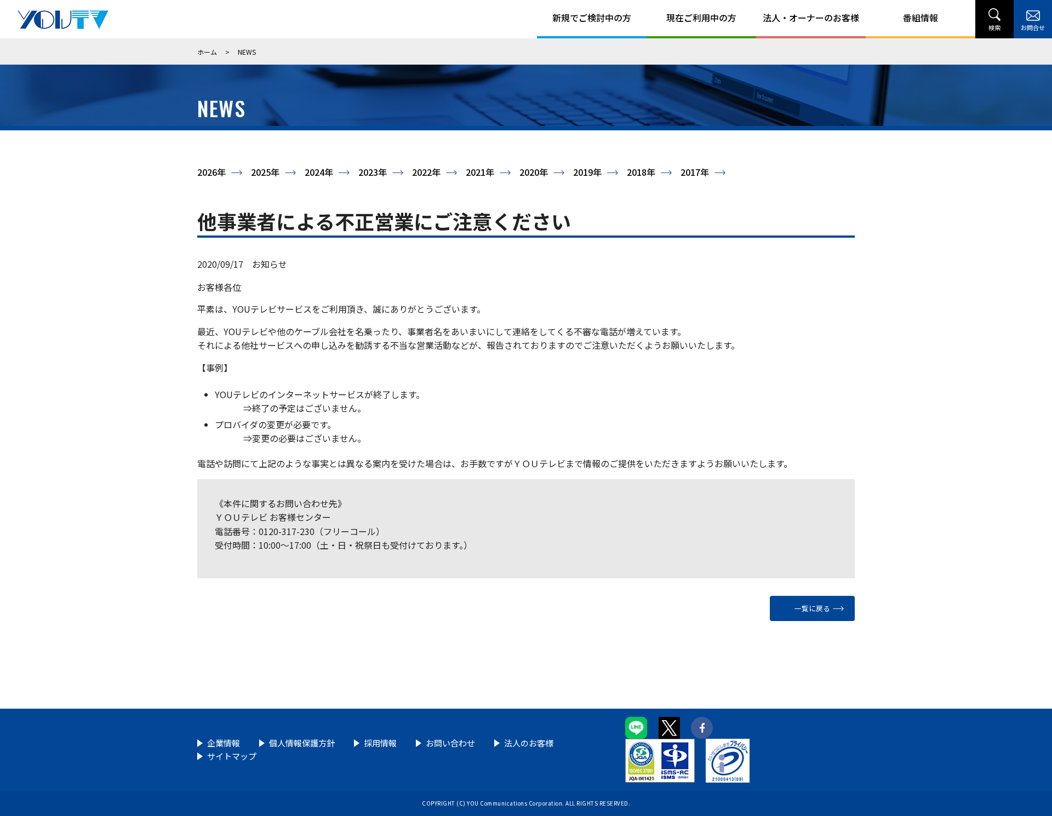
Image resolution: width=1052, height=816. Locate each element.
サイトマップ (231, 756)
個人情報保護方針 (302, 743)
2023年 (372, 172)
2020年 (533, 172)
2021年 (480, 172)
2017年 (695, 172)
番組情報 (920, 17)
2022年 (426, 172)
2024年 (319, 172)
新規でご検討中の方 (591, 17)
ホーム (207, 51)
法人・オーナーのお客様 (811, 17)
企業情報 (223, 743)
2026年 (211, 172)
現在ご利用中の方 (701, 17)
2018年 (641, 172)
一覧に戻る (812, 608)
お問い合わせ (450, 743)
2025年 (265, 172)
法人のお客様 (528, 743)
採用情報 (380, 743)
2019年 (587, 172)
